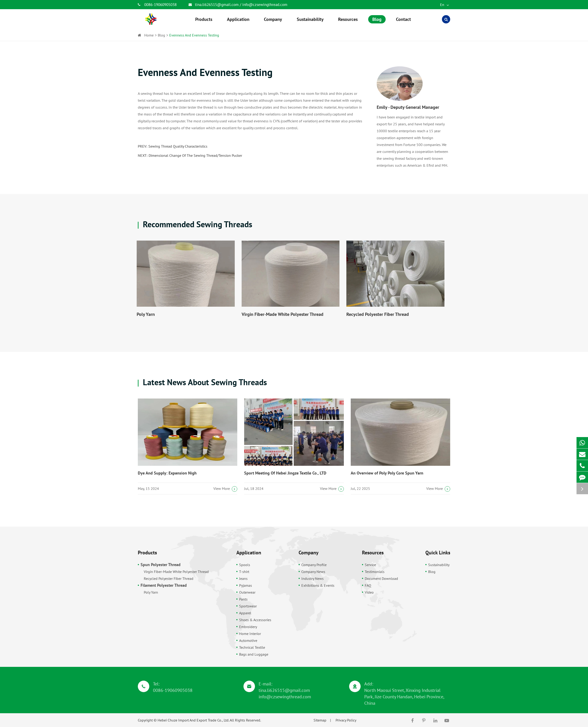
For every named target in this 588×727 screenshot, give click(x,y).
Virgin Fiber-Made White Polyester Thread (282, 314)
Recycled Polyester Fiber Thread (377, 314)
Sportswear (248, 606)
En (442, 4)
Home (149, 35)
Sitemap (320, 720)
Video (369, 592)
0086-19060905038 (160, 4)
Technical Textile (252, 647)
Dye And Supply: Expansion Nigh (167, 473)
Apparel (245, 613)
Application (248, 553)
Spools (244, 564)
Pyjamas (245, 585)
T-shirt (244, 571)
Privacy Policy (346, 720)
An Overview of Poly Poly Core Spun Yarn (387, 473)
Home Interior (250, 633)
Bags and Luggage (253, 654)
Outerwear (247, 592)
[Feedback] (582, 477)
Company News (313, 571)
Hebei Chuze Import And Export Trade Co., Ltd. (193, 720)
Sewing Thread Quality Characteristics (177, 146)
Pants (243, 599)
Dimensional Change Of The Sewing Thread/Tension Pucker (195, 155)
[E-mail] (582, 454)
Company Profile (314, 564)
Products (147, 553)
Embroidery (248, 626)
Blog (161, 35)
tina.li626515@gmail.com (217, 4)
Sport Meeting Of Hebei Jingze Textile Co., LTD (285, 473)
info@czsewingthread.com (264, 4)
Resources (373, 553)
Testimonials (374, 571)
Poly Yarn (146, 314)
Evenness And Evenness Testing (194, 35)
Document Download (381, 578)
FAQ (368, 585)
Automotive (248, 640)
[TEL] (582, 465)
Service (370, 564)
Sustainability (438, 564)
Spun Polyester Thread (161, 564)
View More (221, 488)
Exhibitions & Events (317, 585)
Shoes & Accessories (255, 620)
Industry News (312, 578)
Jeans (243, 578)
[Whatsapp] (582, 442)
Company (309, 553)
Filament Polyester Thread (164, 585)
